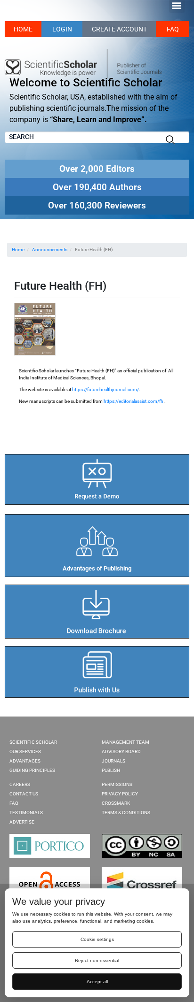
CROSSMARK (116, 803)
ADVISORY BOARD (121, 751)
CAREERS (19, 784)
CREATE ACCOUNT (119, 29)
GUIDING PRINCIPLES (32, 770)
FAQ (173, 29)
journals (113, 760)
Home (18, 249)
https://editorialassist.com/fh (133, 401)
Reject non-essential (97, 960)
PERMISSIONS (117, 784)
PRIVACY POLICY (120, 793)
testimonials (26, 812)
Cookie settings (97, 939)
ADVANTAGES (24, 760)
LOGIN (62, 29)
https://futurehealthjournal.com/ (105, 389)
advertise (21, 822)
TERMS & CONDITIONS (126, 812)
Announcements (49, 249)
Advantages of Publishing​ (97, 568)
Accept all (97, 981)
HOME (23, 29)
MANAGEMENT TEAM (125, 742)
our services (25, 751)
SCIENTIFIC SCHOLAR (33, 742)
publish (111, 770)
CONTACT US (23, 793)
